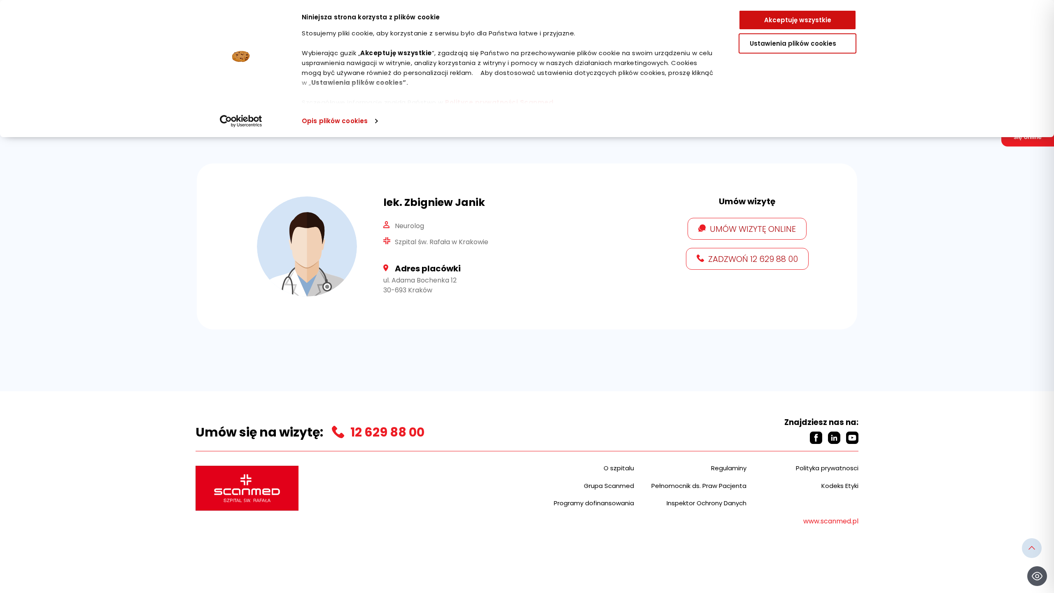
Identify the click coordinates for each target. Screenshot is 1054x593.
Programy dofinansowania (594, 503)
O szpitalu (619, 468)
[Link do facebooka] (816, 438)
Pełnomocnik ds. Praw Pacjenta (698, 485)
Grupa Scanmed (609, 485)
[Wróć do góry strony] (1032, 548)
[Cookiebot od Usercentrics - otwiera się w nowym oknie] (241, 121)
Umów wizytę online (753, 229)
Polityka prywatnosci (827, 468)
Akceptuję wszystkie (797, 20)
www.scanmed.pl (830, 521)
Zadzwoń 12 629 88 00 (753, 259)
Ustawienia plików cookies (793, 43)
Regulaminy (728, 468)
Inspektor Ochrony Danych (706, 503)
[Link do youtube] (852, 438)
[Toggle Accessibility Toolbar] (1037, 576)
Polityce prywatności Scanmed (499, 102)
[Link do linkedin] (834, 438)
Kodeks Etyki (839, 485)
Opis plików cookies (335, 121)
